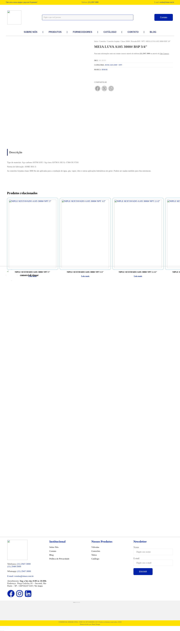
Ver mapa (38, 586)
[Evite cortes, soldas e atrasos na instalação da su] (132, 346)
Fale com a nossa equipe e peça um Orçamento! (21, 2)
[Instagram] (19, 593)
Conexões (102, 41)
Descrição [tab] (15, 152)
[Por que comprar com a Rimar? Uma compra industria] (160, 346)
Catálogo (110, 32)
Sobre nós (30, 32)
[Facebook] (11, 593)
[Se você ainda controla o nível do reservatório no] (160, 471)
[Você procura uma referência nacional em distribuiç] (19, 346)
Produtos (55, 32)
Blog (153, 32)
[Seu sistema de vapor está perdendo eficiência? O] (104, 471)
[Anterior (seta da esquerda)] (1, 630)
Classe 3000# (125, 41)
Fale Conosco (164, 54)
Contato (133, 32)
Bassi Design (96, 624)
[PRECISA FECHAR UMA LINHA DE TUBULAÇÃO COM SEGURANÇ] (75, 346)
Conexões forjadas (113, 41)
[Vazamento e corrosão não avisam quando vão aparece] (47, 346)
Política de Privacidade (59, 559)
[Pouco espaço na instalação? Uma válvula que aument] (104, 346)
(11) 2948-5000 (14, 566)
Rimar (105, 70)
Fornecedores (82, 32)
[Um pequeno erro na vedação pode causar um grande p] (75, 471)
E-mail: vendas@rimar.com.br (20, 576)
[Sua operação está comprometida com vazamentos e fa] (19, 471)
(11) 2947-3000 (93, 2)
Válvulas (95, 547)
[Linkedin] (28, 593)
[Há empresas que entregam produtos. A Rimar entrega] (132, 471)
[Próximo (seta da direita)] (3, 630)
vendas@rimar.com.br (166, 2)
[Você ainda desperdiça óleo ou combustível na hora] (47, 471)
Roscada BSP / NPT (138, 41)
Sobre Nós (53, 547)
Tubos (94, 555)
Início (96, 41)
